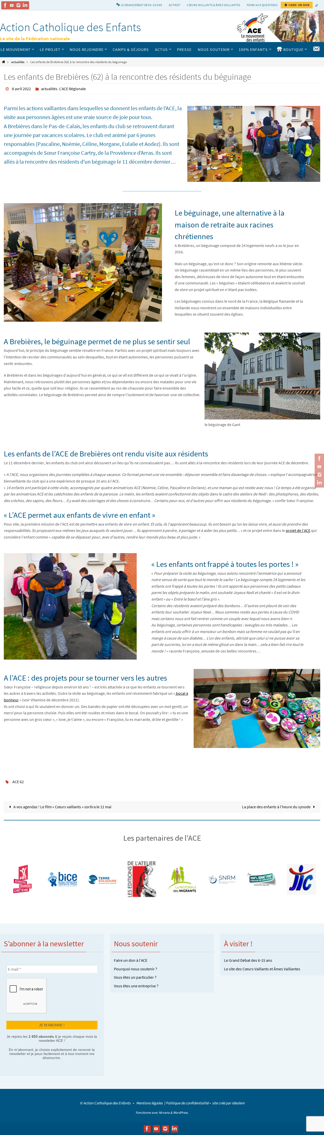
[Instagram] (18, 5)
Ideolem (238, 1103)
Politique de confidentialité (187, 1103)
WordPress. (180, 1112)
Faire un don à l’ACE (130, 960)
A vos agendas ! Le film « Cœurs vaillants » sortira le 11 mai (62, 806)
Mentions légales (149, 1103)
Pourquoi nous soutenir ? (135, 968)
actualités (17, 62)
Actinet (174, 5)
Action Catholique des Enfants (70, 27)
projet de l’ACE (298, 530)
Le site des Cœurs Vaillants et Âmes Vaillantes (262, 968)
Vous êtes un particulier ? (135, 977)
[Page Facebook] (5, 5)
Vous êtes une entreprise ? (136, 985)
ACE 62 (18, 781)
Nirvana (164, 1112)
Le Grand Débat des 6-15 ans (248, 960)
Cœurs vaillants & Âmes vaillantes (213, 5)
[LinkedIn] (25, 5)
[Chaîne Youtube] (12, 5)
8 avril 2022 (21, 88)
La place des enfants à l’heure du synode (276, 806)
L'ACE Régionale (72, 88)
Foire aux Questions (262, 5)
